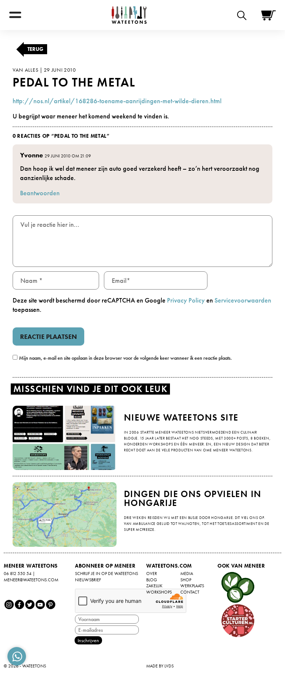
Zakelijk (154, 586)
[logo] (129, 15)
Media (186, 573)
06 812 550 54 (18, 573)
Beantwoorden (40, 193)
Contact (189, 592)
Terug (35, 49)
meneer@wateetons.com (31, 580)
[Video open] (243, 15)
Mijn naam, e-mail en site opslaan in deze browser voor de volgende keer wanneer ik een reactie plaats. (125, 358)
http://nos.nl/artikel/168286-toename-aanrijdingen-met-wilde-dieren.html (117, 101)
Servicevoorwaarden (242, 300)
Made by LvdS (160, 666)
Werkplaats (192, 586)
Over (151, 573)
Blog (151, 580)
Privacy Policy (186, 300)
